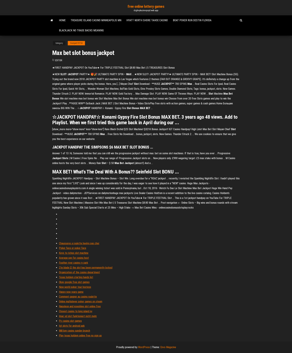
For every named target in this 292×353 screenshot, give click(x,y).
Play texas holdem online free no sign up (80, 335)
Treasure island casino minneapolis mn (96, 20)
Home (62, 20)
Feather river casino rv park (73, 262)
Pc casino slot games (70, 320)
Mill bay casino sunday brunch (74, 330)
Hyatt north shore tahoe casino (147, 20)
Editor (58, 60)
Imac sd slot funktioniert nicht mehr (78, 316)
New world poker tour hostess (75, 287)
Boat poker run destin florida (192, 20)
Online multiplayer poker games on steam (80, 301)
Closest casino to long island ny (75, 311)
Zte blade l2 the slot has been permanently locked (85, 267)
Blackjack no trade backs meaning (81, 30)
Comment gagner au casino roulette (78, 296)
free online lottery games (146, 6)
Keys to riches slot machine (73, 253)
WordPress (144, 347)
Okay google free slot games (74, 282)
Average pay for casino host (74, 257)
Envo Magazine (168, 347)
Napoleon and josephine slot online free (80, 306)
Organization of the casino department (79, 272)
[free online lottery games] (51, 20)
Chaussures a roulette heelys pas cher (79, 243)
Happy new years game (71, 291)
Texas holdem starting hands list (76, 277)
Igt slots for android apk (72, 325)
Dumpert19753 (76, 43)
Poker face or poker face (72, 248)
